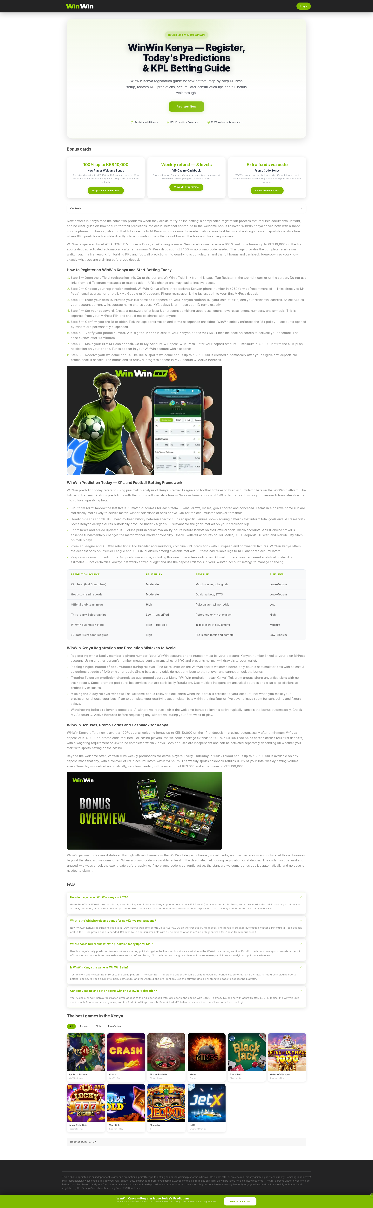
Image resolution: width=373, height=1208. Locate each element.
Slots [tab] (98, 1026)
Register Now (186, 106)
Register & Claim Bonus (105, 190)
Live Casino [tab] (114, 1026)
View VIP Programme (186, 187)
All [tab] (71, 1026)
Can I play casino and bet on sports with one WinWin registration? (113, 990)
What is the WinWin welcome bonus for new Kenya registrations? (113, 920)
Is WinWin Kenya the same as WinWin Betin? (99, 967)
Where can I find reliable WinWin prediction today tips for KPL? (111, 944)
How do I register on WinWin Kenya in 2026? (99, 897)
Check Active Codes (267, 190)
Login (303, 6)
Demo (86, 1055)
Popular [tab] (84, 1026)
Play (86, 1048)
